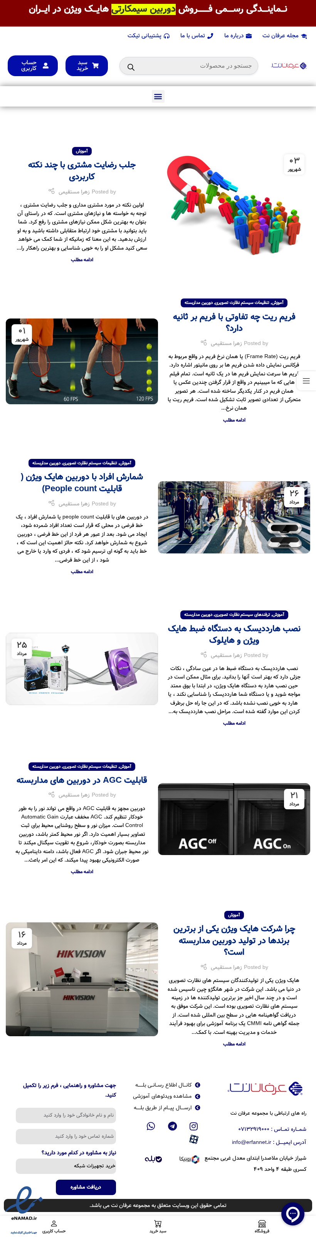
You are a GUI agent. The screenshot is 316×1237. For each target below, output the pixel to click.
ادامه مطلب (82, 259)
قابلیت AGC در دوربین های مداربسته (82, 780)
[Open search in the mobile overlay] (189, 65)
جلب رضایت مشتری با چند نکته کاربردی (82, 170)
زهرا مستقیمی (74, 192)
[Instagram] (193, 1126)
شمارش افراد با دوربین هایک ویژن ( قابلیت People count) (82, 482)
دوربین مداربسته (199, 302)
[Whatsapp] (151, 1126)
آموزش (82, 151)
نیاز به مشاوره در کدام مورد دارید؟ (79, 1153)
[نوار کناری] (306, 380)
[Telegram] (172, 1126)
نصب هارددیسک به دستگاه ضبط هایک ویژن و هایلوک (234, 634)
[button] (158, 96)
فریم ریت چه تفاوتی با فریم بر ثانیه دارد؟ (234, 322)
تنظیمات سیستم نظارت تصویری (242, 302)
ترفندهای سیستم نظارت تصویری (242, 614)
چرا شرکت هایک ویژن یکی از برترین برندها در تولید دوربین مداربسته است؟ (234, 940)
